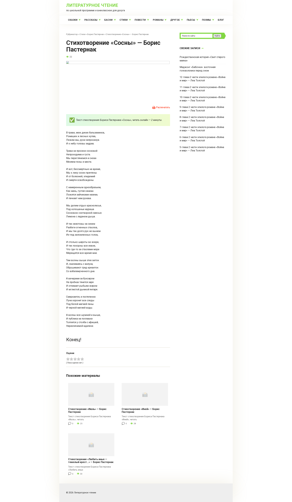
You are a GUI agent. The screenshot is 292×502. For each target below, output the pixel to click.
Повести (140, 20)
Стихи (124, 20)
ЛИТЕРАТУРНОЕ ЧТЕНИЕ (92, 5)
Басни (108, 20)
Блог (221, 20)
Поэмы (206, 20)
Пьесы (191, 20)
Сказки (72, 20)
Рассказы (90, 20)
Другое (175, 20)
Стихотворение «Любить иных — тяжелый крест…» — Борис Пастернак (90, 461)
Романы (158, 20)
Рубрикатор (72, 34)
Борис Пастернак (95, 34)
